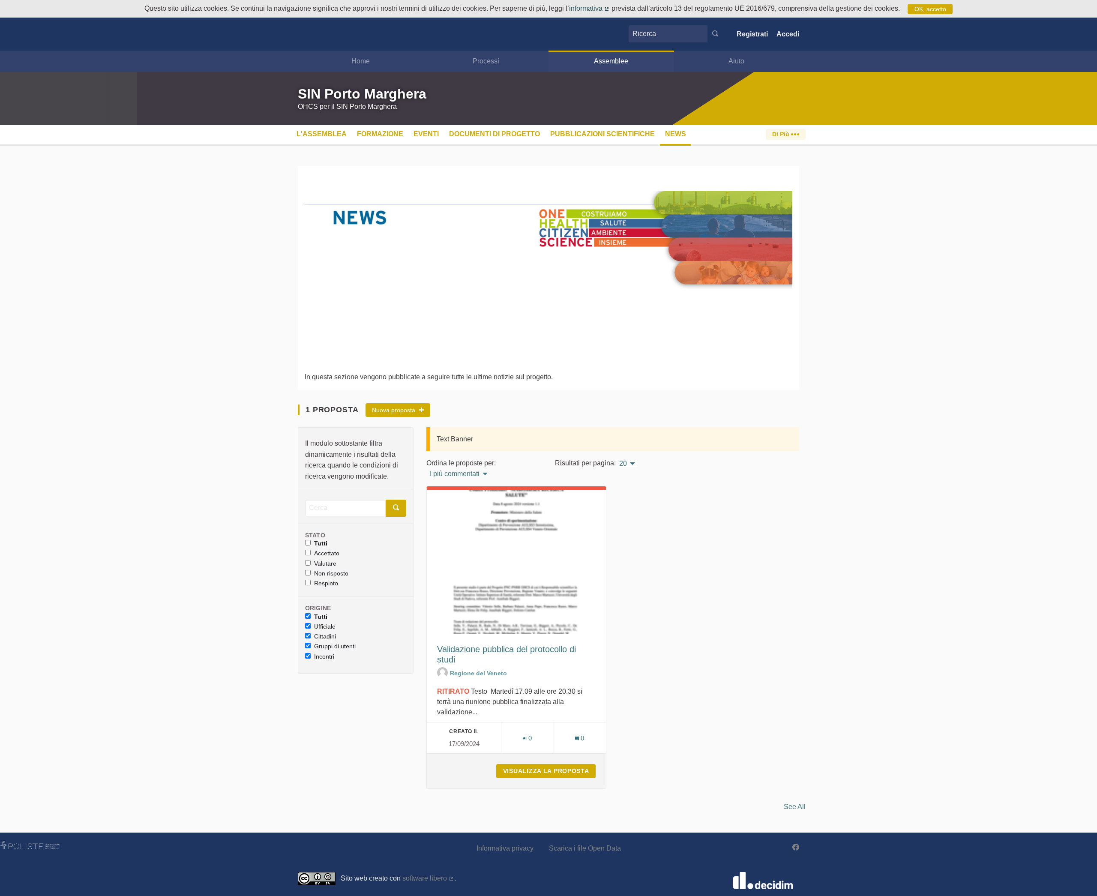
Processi (486, 61)
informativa (589, 8)
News (675, 134)
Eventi (426, 134)
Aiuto (736, 61)
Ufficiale (325, 626)
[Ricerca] (715, 33)
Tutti (320, 543)
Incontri (324, 656)
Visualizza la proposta (549, 770)
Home (360, 61)
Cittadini (325, 636)
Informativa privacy (505, 848)
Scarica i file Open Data (585, 848)
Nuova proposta (394, 410)
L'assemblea (322, 134)
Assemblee (611, 61)
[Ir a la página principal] (311, 34)
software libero (428, 878)
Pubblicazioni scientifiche (602, 134)
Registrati (752, 34)
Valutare (325, 563)
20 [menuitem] (623, 463)
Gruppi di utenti (335, 646)
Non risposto (331, 573)
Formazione (380, 134)
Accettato (326, 553)
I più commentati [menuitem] (455, 473)
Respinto (326, 583)
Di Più (781, 134)
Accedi (787, 34)
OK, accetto (930, 9)
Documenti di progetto (494, 134)
